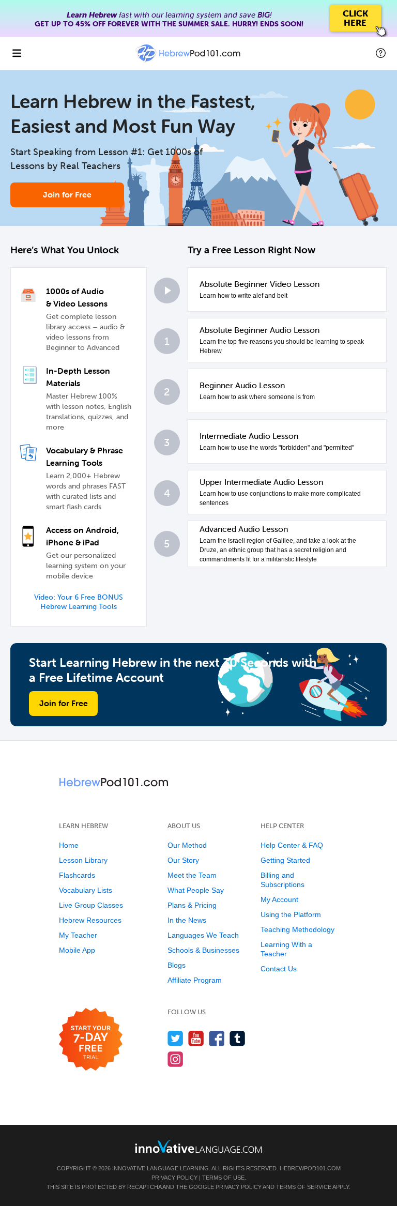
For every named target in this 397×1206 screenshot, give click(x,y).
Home (69, 845)
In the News (186, 920)
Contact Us (279, 969)
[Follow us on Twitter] (175, 1038)
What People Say (195, 890)
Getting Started (285, 860)
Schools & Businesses (203, 950)
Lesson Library (83, 860)
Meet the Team (192, 875)
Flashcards (77, 875)
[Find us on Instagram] (175, 1059)
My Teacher (78, 935)
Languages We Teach (203, 935)
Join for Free (67, 194)
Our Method (187, 845)
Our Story (183, 860)
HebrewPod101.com (310, 1168)
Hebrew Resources (90, 920)
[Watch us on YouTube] (196, 1038)
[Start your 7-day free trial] (91, 1040)
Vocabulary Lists (85, 890)
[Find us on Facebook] (217, 1038)
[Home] (189, 60)
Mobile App (77, 950)
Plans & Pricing (192, 905)
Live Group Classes (91, 905)
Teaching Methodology (297, 929)
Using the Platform (291, 914)
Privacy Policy (174, 1177)
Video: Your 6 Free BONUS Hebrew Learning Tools (78, 602)
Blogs (176, 965)
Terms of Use (223, 1177)
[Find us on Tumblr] (238, 1038)
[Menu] (16, 53)
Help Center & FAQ (292, 845)
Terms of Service (303, 1187)
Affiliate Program (194, 980)
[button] (380, 53)
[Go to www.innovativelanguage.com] (198, 1146)
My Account (279, 899)
